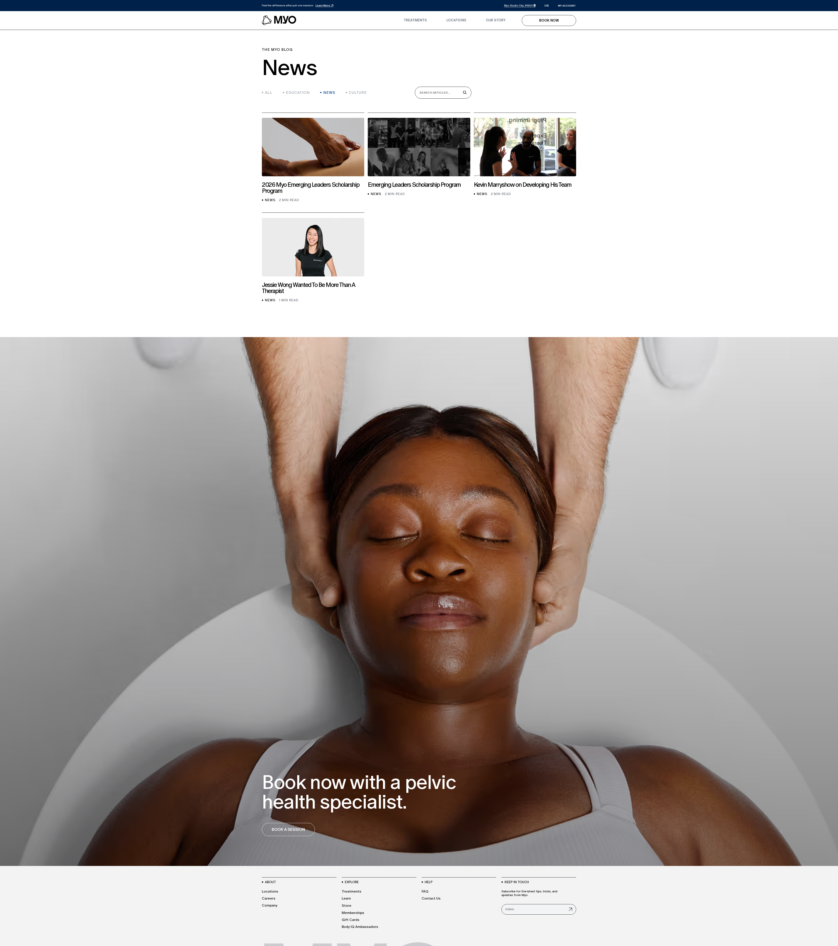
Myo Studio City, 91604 (518, 5)
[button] (546, 6)
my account (567, 5)
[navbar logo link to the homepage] (279, 20)
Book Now (549, 20)
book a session (288, 829)
